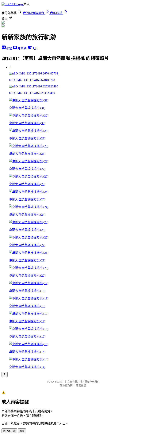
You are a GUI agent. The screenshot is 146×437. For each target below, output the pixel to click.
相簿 (9, 48)
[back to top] (5, 374)
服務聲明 (81, 385)
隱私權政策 (66, 385)
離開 (21, 431)
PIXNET (59, 381)
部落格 (22, 48)
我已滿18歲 (9, 431)
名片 (35, 48)
